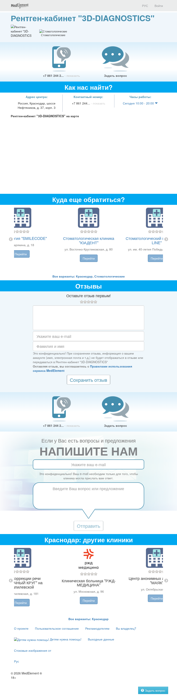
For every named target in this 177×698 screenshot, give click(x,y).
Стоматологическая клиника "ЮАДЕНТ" (88, 240)
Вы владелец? (126, 628)
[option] (89, 239)
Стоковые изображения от (32, 650)
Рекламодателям (97, 628)
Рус (16, 661)
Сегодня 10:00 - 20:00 (139, 103)
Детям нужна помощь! (65, 639)
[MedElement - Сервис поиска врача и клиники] (20, 5)
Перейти (21, 254)
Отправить (88, 525)
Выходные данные (101, 639)
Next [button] (166, 239)
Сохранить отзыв (88, 379)
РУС (144, 5)
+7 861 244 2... (61, 75)
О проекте (21, 628)
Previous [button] (11, 239)
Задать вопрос (115, 75)
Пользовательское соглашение (57, 628)
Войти (159, 5)
